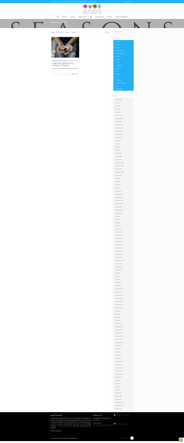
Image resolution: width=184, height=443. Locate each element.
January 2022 (119, 257)
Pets (117, 71)
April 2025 (118, 150)
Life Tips (118, 68)
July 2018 (118, 380)
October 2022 (119, 241)
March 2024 (118, 191)
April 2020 (118, 320)
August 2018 (119, 377)
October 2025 (119, 131)
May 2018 (118, 386)
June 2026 (118, 106)
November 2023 (119, 203)
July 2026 (118, 102)
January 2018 (119, 399)
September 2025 (119, 134)
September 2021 (119, 266)
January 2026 (119, 121)
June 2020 (118, 314)
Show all (107, 32)
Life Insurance (119, 65)
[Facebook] (123, 1)
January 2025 (119, 159)
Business (118, 42)
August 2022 (119, 248)
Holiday (117, 59)
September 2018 (119, 374)
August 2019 (119, 345)
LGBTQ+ (118, 62)
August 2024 (119, 175)
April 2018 (118, 390)
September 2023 (119, 210)
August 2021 (119, 270)
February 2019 (119, 361)
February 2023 (119, 232)
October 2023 (119, 207)
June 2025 (118, 143)
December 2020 (119, 295)
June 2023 (118, 219)
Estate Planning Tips (120, 53)
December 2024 (119, 162)
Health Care (118, 56)
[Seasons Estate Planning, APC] (92, 9)
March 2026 (118, 115)
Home (51, 25)
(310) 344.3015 (70, 1)
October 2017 (119, 408)
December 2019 (119, 333)
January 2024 (119, 197)
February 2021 (119, 289)
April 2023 (118, 225)
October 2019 (119, 339)
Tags (68, 32)
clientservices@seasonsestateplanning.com (86, 1)
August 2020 (119, 307)
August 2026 (119, 99)
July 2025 (118, 140)
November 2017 (119, 405)
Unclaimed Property (120, 83)
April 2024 (118, 188)
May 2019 (118, 355)
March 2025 (118, 153)
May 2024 (118, 184)
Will (116, 86)
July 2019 (118, 348)
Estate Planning (119, 50)
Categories (60, 32)
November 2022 (119, 238)
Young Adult (118, 89)
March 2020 (118, 323)
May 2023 (118, 222)
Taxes (117, 77)
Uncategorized (119, 80)
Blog (57, 25)
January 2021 (119, 292)
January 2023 (119, 235)
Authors (75, 32)
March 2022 (118, 251)
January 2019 (119, 364)
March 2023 (118, 229)
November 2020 (119, 298)
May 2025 (118, 147)
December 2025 (119, 124)
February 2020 (119, 326)
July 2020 (118, 311)
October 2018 (119, 371)
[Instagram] (131, 1)
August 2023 (119, 213)
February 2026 (119, 118)
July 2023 (118, 216)
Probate (117, 74)
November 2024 (119, 166)
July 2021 (118, 273)
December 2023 (119, 200)
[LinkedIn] (127, 1)
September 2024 (119, 172)
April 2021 (118, 282)
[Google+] (125, 1)
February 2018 (119, 396)
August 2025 (119, 137)
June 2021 (118, 276)
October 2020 (119, 301)
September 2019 (119, 342)
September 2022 (119, 244)
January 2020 (119, 330)
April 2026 (118, 112)
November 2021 (119, 260)
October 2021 (119, 263)
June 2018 (118, 383)
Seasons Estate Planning (59, 60)
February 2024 (119, 194)
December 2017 (119, 402)
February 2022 (119, 254)
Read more (76, 74)
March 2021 (118, 285)
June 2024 (118, 181)
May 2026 (118, 109)
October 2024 (119, 169)
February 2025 (119, 156)
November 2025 (119, 128)
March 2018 (118, 393)
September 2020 (119, 304)
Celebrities (118, 44)
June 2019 (118, 352)
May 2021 (118, 279)
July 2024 (118, 178)
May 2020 (118, 317)
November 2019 (119, 336)
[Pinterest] (129, 1)
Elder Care (118, 47)
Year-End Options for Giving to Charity (63, 64)
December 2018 (119, 367)
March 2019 (118, 358)
